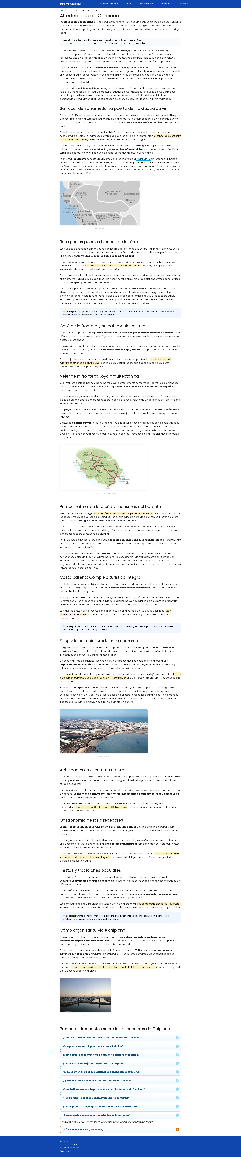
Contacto (64, 1141)
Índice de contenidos (83, 1129)
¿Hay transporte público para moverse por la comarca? (96, 1097)
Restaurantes (146, 3)
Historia (182, 3)
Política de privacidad (70, 1147)
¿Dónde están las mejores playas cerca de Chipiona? (94, 1063)
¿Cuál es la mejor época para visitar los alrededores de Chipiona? (102, 1037)
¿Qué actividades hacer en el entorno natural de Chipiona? (98, 1080)
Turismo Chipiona (71, 4)
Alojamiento (166, 3)
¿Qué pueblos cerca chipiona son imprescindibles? (93, 1046)
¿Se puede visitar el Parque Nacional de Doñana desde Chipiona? (101, 1071)
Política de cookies (68, 1144)
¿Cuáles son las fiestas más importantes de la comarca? (96, 1115)
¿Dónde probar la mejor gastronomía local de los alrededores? (100, 1106)
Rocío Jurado (67, 691)
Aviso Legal (65, 1151)
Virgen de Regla (145, 158)
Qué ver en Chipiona (108, 3)
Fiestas (129, 3)
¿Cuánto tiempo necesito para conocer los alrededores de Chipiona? (104, 1089)
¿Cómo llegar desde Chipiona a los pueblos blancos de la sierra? (101, 1054)
